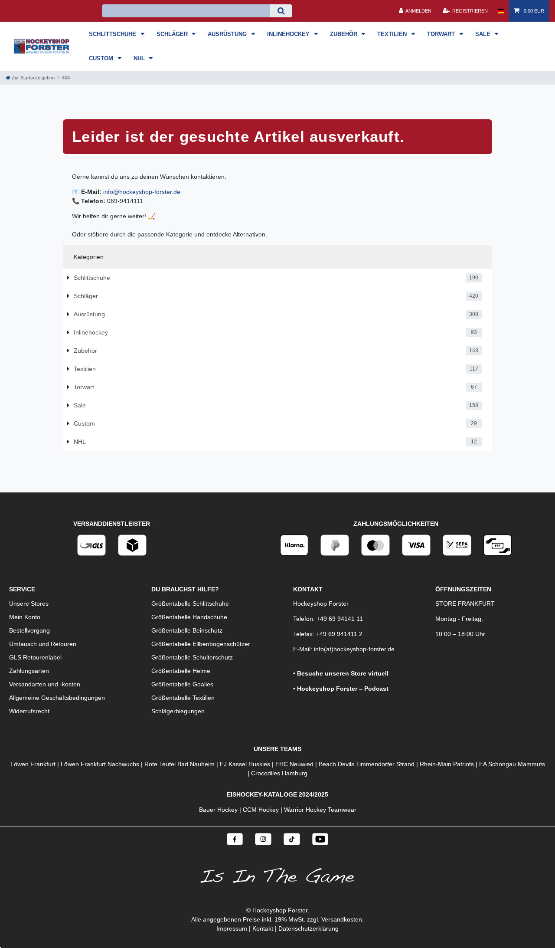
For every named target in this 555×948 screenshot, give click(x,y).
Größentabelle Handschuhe (189, 616)
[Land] (501, 11)
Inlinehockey (289, 34)
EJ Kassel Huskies (245, 764)
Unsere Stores (29, 603)
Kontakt (262, 928)
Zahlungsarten (29, 670)
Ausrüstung (228, 34)
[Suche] (281, 10)
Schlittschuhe (113, 34)
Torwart (442, 34)
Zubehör (344, 34)
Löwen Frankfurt (33, 764)
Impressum (231, 928)
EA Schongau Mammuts (512, 764)
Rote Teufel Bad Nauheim (179, 764)
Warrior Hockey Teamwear (320, 809)
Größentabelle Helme (180, 670)
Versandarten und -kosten (44, 684)
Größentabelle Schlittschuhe (190, 603)
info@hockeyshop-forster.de (141, 191)
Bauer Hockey (218, 809)
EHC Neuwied (294, 764)
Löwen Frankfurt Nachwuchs (100, 764)
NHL (140, 58)
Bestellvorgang (29, 630)
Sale (483, 34)
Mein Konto (24, 616)
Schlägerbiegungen (178, 711)
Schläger (173, 34)
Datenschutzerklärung (308, 928)
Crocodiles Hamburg (279, 773)
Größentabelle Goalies (182, 684)
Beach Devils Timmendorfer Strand (367, 764)
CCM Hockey (261, 809)
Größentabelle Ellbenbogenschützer (200, 643)
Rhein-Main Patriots (447, 764)
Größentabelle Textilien (183, 697)
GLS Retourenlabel (35, 657)
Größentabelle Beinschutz (186, 630)
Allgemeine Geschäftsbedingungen (57, 697)
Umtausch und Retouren (42, 643)
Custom (102, 58)
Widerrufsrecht (29, 711)
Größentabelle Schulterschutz (192, 657)
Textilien (392, 34)
